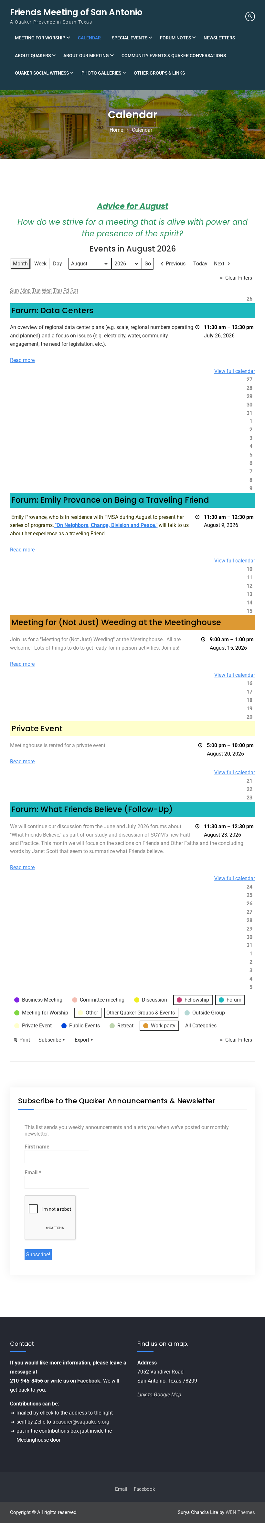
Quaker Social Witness (42, 73)
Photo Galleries (101, 73)
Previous (176, 264)
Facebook (88, 1381)
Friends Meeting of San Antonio (76, 12)
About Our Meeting (86, 55)
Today (200, 264)
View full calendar (234, 371)
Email (33, 1172)
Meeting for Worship (40, 37)
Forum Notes (175, 37)
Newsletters (219, 37)
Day (57, 264)
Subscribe (49, 1040)
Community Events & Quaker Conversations (174, 55)
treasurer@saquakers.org (80, 1422)
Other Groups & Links (159, 73)
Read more (22, 360)
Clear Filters (238, 278)
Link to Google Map (159, 1395)
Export (82, 1040)
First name (37, 1147)
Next (219, 264)
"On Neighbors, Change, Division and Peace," (105, 525)
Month (20, 264)
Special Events (129, 37)
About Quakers (33, 55)
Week (40, 264)
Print (21, 1041)
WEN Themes (240, 1512)
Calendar (89, 37)
